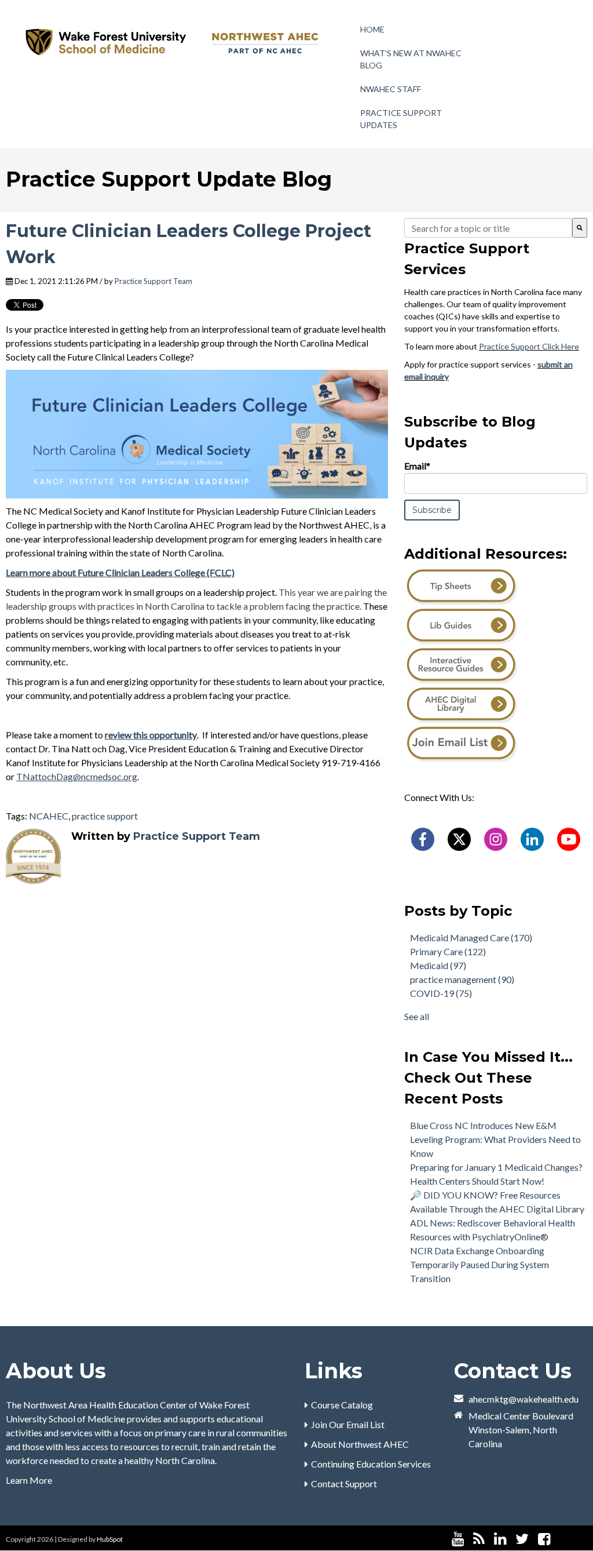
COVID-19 (441, 993)
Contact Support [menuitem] (344, 1483)
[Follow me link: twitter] (522, 1539)
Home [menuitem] (372, 29)
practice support (105, 815)
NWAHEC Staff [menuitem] (390, 89)
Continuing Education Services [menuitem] (371, 1463)
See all (416, 1016)
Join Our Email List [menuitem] (348, 1424)
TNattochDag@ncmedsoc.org (76, 776)
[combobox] (488, 228)
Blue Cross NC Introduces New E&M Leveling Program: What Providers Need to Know (495, 1139)
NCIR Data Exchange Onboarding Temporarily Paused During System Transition (479, 1264)
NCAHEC (48, 815)
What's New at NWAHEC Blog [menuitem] (411, 59)
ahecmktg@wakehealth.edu (523, 1398)
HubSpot (110, 1539)
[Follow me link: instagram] (559, 1539)
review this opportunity (151, 734)
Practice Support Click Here (529, 346)
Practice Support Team (153, 281)
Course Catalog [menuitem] (342, 1404)
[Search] (579, 228)
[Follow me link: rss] (478, 1539)
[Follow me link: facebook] (544, 1539)
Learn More (29, 1480)
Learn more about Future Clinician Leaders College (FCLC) (120, 572)
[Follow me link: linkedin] (500, 1539)
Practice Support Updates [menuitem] (401, 119)
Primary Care (448, 951)
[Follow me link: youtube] (457, 1539)
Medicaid (438, 965)
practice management (462, 979)
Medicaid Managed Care (471, 937)
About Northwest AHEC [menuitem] (360, 1444)
